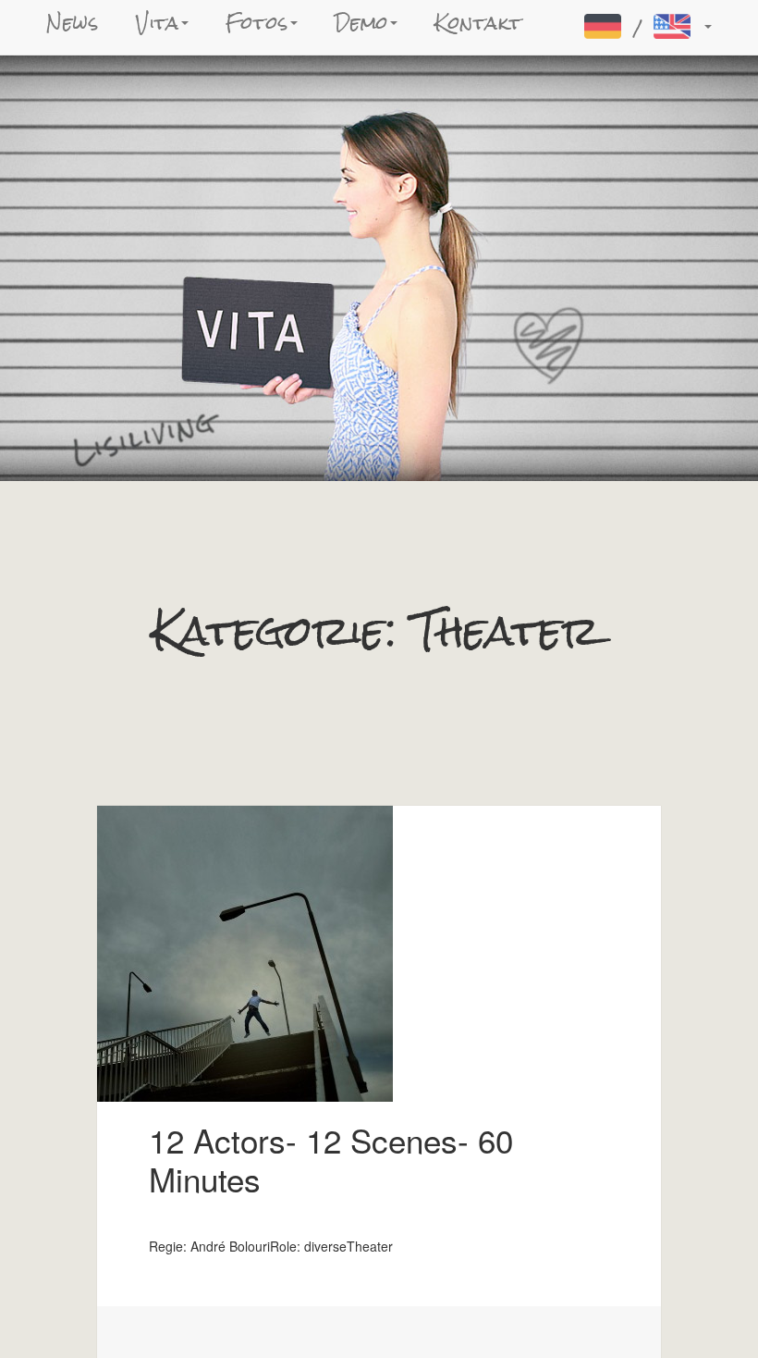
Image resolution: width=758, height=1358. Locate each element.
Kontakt (477, 23)
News (72, 23)
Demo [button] (362, 23)
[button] (646, 26)
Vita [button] (158, 23)
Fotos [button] (257, 23)
